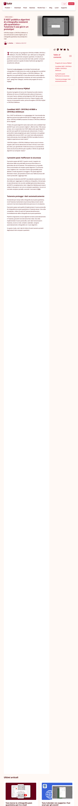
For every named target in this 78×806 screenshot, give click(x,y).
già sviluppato (18, 69)
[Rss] (68, 50)
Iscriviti (71, 4)
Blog (50, 8)
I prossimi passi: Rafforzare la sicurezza (62, 75)
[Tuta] (8, 3)
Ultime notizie (8, 17)
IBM (39, 189)
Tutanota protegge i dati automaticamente (63, 80)
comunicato (28, 115)
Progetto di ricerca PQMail (63, 63)
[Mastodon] (58, 50)
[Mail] (65, 50)
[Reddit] (54, 50)
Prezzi (25, 8)
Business (32, 8)
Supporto (64, 8)
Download (17, 8)
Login (64, 4)
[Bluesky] (61, 50)
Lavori (57, 8)
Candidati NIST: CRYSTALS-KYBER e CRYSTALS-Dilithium (63, 68)
